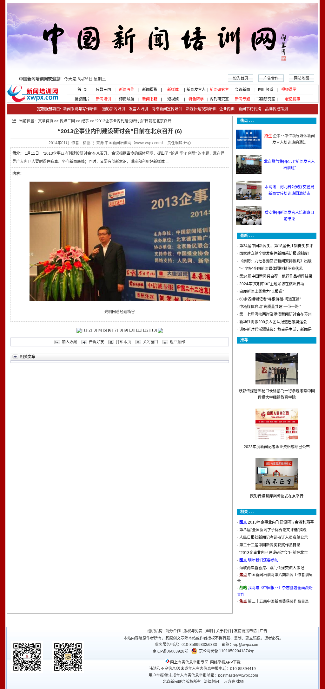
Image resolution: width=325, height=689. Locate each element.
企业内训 (225, 109)
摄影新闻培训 (113, 109)
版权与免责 (192, 631)
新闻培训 (103, 99)
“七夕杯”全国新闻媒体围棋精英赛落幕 (271, 269)
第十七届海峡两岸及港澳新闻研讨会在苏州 (275, 314)
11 (139, 330)
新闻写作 (126, 89)
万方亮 (229, 681)
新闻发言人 (196, 89)
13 (153, 330)
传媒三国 (103, 89)
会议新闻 (242, 89)
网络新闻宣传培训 (167, 109)
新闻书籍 (149, 99)
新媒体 (173, 89)
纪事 (85, 121)
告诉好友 (96, 342)
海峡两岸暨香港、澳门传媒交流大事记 (271, 568)
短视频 (173, 99)
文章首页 (45, 121)
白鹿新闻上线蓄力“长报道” (261, 291)
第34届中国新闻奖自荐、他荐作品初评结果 (275, 276)
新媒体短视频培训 (201, 109)
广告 (263, 631)
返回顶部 (177, 342)
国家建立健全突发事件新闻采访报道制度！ (275, 253)
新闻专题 (242, 99)
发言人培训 (139, 109)
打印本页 (123, 342)
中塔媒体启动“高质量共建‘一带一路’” (270, 307)
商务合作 (173, 631)
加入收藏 (69, 342)
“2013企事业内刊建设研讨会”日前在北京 (273, 553)
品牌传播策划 (275, 109)
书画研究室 (265, 99)
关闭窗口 (150, 342)
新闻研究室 (219, 89)
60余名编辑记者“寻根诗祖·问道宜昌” (270, 299)
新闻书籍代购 (248, 109)
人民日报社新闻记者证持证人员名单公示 (273, 537)
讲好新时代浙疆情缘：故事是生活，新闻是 (275, 329)
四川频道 (265, 89)
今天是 (62, 78)
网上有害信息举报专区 (189, 662)
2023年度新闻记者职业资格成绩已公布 (277, 447)
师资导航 (126, 99)
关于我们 (223, 631)
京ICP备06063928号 (170, 651)
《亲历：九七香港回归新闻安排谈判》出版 (275, 261)
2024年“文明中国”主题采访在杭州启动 (271, 284)
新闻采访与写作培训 (79, 109)
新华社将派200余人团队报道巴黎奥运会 (273, 322)
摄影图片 (80, 99)
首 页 (80, 89)
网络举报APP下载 (225, 662)
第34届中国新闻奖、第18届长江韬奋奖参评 (276, 246)
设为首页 (240, 78)
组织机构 (154, 631)
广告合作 (271, 78)
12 (146, 330)
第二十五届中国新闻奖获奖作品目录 (278, 601)
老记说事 (292, 99)
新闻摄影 (149, 89)
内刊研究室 (219, 99)
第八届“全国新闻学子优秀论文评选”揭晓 (273, 530)
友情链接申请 (245, 631)
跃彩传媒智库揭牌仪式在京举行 (276, 496)
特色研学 (196, 99)
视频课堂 (288, 89)
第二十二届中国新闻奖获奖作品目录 (269, 545)
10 (132, 330)
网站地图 (301, 78)
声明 (209, 631)
